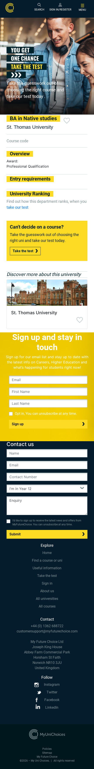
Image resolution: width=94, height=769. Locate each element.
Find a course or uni (47, 560)
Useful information (47, 568)
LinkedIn (51, 707)
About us (47, 591)
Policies (47, 748)
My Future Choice (47, 756)
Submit (15, 534)
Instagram (51, 684)
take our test (17, 207)
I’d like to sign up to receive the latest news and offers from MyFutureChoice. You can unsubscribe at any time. (46, 522)
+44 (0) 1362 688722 (47, 626)
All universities (47, 599)
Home (47, 553)
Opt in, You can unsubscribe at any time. (46, 413)
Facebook (51, 700)
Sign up (18, 424)
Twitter (51, 692)
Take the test (23, 251)
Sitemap (47, 752)
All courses (47, 606)
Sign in (47, 583)
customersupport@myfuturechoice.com (47, 631)
